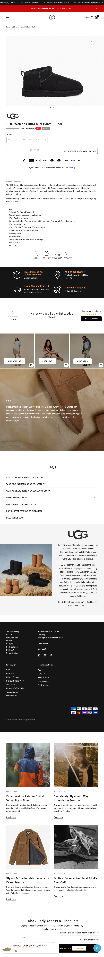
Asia (39, 670)
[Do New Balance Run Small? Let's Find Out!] (76, 847)
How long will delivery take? (21, 504)
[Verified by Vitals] (16, 951)
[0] (96, 17)
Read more (11, 817)
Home (8, 27)
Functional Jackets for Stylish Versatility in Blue (25, 798)
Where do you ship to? (17, 497)
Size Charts (10, 684)
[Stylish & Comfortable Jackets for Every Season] (28, 847)
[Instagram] (47, 655)
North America (43, 681)
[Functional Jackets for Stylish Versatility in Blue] (28, 765)
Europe (40, 673)
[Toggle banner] (96, 8)
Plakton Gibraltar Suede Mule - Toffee (26, 947)
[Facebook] (41, 655)
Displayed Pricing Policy (15, 680)
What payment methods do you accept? (25, 484)
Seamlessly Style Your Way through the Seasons (71, 798)
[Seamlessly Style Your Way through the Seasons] (76, 765)
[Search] (92, 17)
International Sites (46, 665)
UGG (11, 185)
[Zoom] (92, 41)
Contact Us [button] (43, 649)
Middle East (42, 677)
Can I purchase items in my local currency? (28, 490)
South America (43, 685)
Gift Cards (10, 673)
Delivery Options (12, 677)
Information (11, 665)
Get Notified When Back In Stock (80, 151)
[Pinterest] (53, 655)
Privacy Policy (11, 695)
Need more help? (14, 517)
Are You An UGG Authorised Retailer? (24, 477)
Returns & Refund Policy (15, 688)
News (8, 669)
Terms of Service (12, 692)
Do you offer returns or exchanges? (25, 511)
